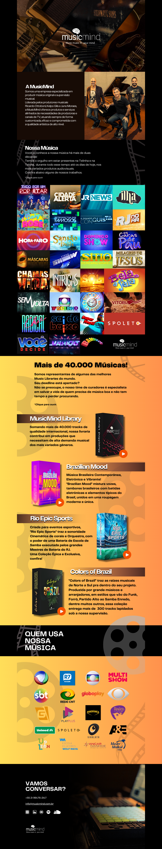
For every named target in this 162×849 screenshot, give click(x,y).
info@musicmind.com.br (40, 804)
